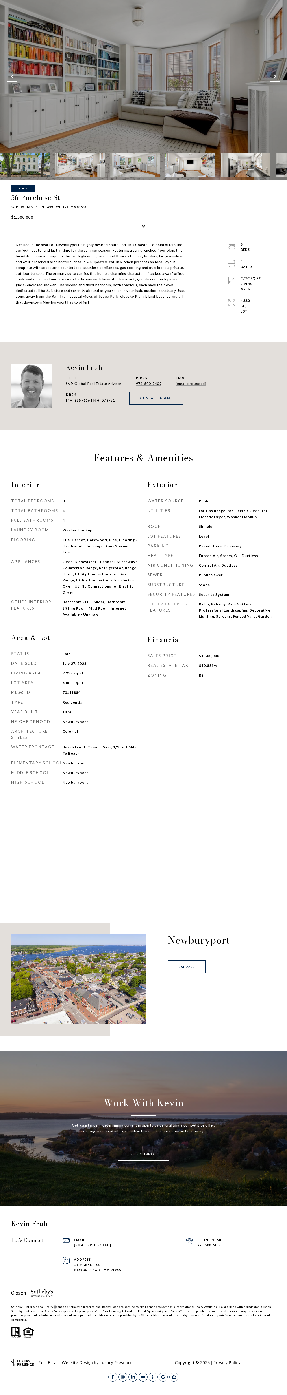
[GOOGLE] (163, 1377)
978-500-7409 (148, 383)
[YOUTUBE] (143, 1377)
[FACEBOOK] (112, 1377)
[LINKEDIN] (132, 1377)
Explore (186, 967)
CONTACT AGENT (156, 398)
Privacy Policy (227, 1362)
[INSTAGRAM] (122, 1377)
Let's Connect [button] (143, 1154)
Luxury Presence (116, 1362)
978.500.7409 (209, 1245)
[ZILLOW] (173, 1377)
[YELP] (153, 1377)
